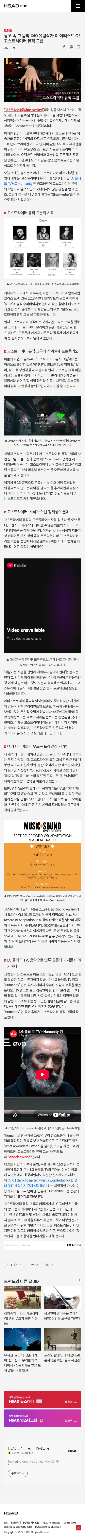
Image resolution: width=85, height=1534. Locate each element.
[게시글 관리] (20, 1265)
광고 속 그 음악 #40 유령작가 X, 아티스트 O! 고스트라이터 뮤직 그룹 (42, 38)
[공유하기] (15, 1265)
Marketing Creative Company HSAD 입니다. (34, 1463)
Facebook (64, 47)
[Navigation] (78, 6)
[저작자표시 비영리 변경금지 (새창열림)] (47, 1265)
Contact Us (69, 1522)
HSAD (11, 1510)
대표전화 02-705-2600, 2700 (18, 1527)
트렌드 (8, 30)
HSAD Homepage (51, 1522)
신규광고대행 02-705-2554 (47, 1527)
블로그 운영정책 (11, 1522)
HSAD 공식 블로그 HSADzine (15, 6)
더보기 (79, 1280)
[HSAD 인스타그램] (42, 1418)
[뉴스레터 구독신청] (42, 1400)
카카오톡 (71, 47)
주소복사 (78, 47)
